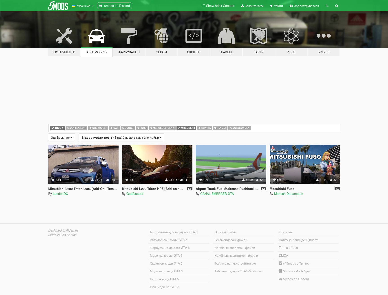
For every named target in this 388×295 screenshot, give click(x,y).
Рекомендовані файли (230, 239)
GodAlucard (134, 193)
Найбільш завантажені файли (236, 255)
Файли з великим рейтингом (235, 263)
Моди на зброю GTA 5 (166, 255)
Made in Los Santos (62, 235)
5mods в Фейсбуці (296, 271)
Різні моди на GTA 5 (164, 286)
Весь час (61, 137)
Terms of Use (288, 247)
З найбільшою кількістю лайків (121, 137)
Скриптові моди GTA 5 (166, 263)
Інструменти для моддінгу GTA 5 (174, 232)
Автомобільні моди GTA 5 (168, 239)
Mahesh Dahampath (288, 193)
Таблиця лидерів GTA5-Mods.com (239, 271)
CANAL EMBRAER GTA (217, 193)
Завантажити (254, 5)
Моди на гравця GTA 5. (167, 271)
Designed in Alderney (63, 230)
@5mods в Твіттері (296, 263)
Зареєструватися (306, 5)
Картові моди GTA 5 (164, 279)
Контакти (285, 232)
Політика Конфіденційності (298, 239)
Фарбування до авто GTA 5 (170, 247)
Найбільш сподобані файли (234, 247)
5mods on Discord (295, 279)
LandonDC (60, 193)
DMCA (283, 255)
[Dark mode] (327, 5)
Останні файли (225, 232)
